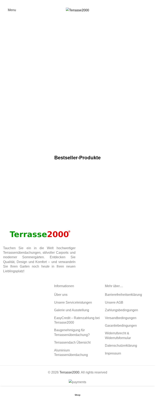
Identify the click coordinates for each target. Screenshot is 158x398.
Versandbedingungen (120, 318)
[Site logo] (77, 10)
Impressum (113, 353)
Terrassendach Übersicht (72, 342)
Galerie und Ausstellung (71, 310)
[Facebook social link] (69, 3)
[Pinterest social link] (74, 3)
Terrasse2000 (69, 372)
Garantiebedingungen (121, 325)
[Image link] (39, 232)
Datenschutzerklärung (121, 345)
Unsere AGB (114, 302)
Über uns (60, 294)
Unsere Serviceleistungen (73, 302)
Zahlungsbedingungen (121, 310)
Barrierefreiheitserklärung (123, 294)
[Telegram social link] (85, 3)
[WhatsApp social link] (80, 3)
